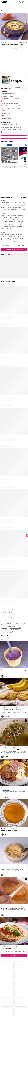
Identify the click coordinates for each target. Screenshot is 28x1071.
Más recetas (14, 955)
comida (5, 609)
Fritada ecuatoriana (6, 790)
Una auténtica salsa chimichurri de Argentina (13, 750)
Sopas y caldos (7, 8)
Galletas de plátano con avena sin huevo (11, 709)
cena (12, 609)
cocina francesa (15, 629)
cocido (21, 623)
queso (4, 629)
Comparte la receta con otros (14, 249)
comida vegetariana (9, 623)
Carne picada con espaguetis (8, 948)
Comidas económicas (9, 618)
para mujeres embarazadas (11, 621)
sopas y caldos (7, 612)
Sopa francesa (7, 632)
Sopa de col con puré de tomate (9, 830)
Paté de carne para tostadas (8, 868)
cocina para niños (8, 615)
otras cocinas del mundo (10, 626)
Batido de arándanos (6, 672)
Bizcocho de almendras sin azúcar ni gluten (12, 908)
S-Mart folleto (5, 164)
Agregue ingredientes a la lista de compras (15, 137)
